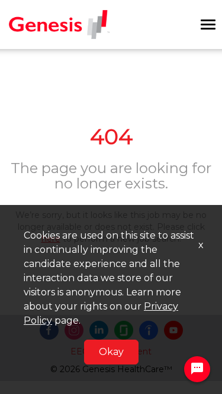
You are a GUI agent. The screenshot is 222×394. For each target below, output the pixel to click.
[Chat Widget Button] (197, 369)
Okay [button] (111, 351)
